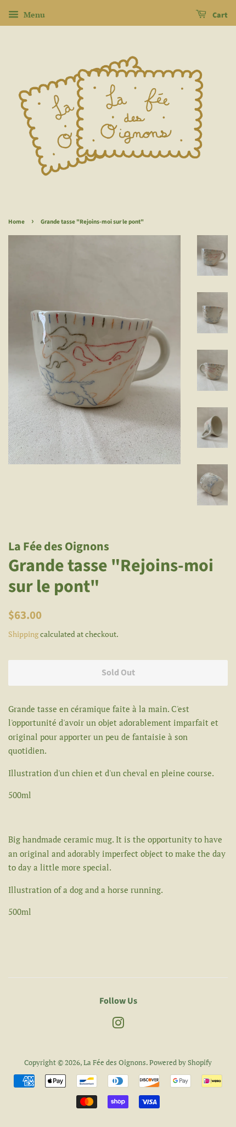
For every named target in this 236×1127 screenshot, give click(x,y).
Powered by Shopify (180, 1062)
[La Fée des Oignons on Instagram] (118, 1025)
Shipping (23, 634)
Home (16, 221)
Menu (33, 14)
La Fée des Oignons (114, 1062)
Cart (219, 15)
